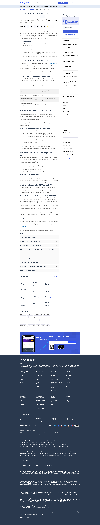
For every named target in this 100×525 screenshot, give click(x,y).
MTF (48, 325)
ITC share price (68, 418)
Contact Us (22, 376)
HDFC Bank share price (39, 415)
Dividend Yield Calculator (55, 379)
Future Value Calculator (54, 380)
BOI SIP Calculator (47, 284)
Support (64, 6)
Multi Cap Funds (69, 455)
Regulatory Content (31, 511)
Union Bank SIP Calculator (23, 304)
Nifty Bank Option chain (36, 444)
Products (46, 6)
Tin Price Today (68, 451)
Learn (38, 6)
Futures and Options (39, 380)
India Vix (68, 440)
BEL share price (53, 421)
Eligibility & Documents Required (41, 404)
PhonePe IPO (68, 404)
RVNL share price (38, 418)
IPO (44, 317)
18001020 (31, 425)
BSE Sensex (57, 440)
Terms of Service (44, 507)
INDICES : (21, 440)
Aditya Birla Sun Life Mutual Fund (69, 135)
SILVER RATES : (22, 448)
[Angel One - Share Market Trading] (25, 2)
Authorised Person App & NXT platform (42, 407)
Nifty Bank (30, 440)
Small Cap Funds (45, 455)
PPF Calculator (53, 390)
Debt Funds (65, 99)
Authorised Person (69, 387)
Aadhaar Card (36, 322)
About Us (21, 375)
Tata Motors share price (24, 419)
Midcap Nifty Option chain (45, 444)
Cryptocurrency (51, 322)
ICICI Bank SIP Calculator (47, 304)
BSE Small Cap (63, 440)
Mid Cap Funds (63, 455)
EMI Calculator (53, 391)
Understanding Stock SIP (68, 68)
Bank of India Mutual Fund (68, 151)
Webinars (21, 380)
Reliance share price (69, 415)
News (42, 6)
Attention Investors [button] (24, 460)
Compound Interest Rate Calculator (56, 382)
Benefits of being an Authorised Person (42, 401)
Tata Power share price (39, 421)
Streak (34, 434)
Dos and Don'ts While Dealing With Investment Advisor (60, 511)
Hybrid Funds (65, 108)
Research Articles (44, 322)
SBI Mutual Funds (40, 453)
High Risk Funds (66, 105)
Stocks (37, 372)
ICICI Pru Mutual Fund (63, 453)
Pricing (60, 6)
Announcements (53, 398)
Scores (49, 511)
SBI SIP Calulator (47, 297)
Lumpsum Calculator (54, 376)
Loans (38, 325)
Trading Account (46, 314)
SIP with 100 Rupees (39, 375)
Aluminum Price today (38, 451)
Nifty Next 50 (44, 440)
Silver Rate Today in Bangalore (43, 448)
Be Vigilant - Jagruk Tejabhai (24, 407)
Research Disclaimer (23, 511)
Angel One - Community (24, 405)
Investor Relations (23, 379)
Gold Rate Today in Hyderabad (61, 446)
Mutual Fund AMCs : (23, 453)
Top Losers (52, 405)
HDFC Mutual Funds (55, 453)
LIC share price (68, 421)
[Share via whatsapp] (28, 26)
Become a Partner (53, 6)
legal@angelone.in (46, 505)
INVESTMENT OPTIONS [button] (40, 371)
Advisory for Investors (56, 512)
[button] (39, 237)
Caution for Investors (39, 514)
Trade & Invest (22, 6)
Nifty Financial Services (37, 440)
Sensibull (26, 434)
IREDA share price (23, 418)
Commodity (37, 386)
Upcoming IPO (38, 379)
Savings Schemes (23, 322)
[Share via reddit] (41, 26)
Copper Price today (29, 451)
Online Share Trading (23, 317)
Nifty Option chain (27, 444)
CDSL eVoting (69, 512)
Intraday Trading (32, 317)
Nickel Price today (53, 451)
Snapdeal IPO (68, 405)
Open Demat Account (63, 2)
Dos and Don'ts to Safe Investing (41, 511)
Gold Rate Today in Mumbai (30, 446)
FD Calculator (53, 383)
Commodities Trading (69, 383)
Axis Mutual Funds (47, 453)
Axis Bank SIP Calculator (35, 284)
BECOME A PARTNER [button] (39, 396)
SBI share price (38, 419)
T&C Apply (75, 511)
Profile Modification (31, 325)
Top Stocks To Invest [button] (24, 414)
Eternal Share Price (54, 419)
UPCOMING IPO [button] (68, 396)
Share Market (39, 317)
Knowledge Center (23, 397)
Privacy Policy (38, 507)
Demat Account (22, 314)
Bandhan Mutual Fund (67, 148)
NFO (36, 378)
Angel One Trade (34, 432)
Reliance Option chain (55, 444)
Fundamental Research (24, 401)
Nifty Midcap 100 (51, 440)
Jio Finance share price (69, 419)
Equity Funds (65, 102)
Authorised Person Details (40, 408)
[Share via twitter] (31, 26)
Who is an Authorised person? (40, 400)
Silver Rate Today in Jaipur (64, 448)
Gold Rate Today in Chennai (50, 446)
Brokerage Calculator (54, 372)
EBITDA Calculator (54, 387)
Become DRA (38, 398)
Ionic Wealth (35, 430)
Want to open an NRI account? (70, 34)
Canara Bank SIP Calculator (23, 290)
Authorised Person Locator (40, 409)
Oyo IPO (67, 400)
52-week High (53, 401)
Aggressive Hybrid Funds (68, 117)
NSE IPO (67, 397)
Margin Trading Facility (47, 432)
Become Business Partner (40, 397)
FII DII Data (52, 407)
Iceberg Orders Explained (68, 52)
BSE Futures (55, 442)
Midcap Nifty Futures (41, 442)
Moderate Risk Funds (67, 114)
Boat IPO (67, 401)
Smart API (43, 325)
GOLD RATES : (22, 446)
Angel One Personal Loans (41, 512)
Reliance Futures (49, 442)
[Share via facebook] (35, 26)
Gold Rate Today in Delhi (40, 446)
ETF (36, 383)
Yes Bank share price (23, 421)
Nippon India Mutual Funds (73, 453)
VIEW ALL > (70, 91)
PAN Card (30, 322)
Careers (21, 382)
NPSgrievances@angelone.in (24, 502)
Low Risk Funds (66, 111)
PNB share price (53, 418)
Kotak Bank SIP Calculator (23, 297)
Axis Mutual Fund (66, 142)
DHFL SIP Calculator (35, 304)
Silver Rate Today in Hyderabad (31, 448)
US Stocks (37, 382)
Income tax (68, 386)
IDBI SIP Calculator (47, 290)
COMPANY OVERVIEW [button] (24, 371)
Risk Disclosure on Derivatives (29, 514)
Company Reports (23, 404)
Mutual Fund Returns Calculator (56, 389)
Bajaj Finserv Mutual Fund (68, 145)
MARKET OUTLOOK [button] (54, 396)
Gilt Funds (58, 455)
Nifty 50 (25, 440)
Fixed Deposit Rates (60, 432)
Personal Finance (23, 325)
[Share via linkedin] (38, 26)
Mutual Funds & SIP (31, 6)
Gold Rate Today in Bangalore (72, 446)
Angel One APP (28, 432)
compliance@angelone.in (45, 501)
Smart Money (22, 398)
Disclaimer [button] (22, 489)
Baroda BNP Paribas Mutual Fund (69, 154)
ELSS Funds (33, 455)
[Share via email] (45, 26)
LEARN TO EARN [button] (23, 396)
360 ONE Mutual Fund (67, 132)
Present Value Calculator (55, 386)
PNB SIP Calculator (35, 297)
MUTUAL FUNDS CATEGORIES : (25, 455)
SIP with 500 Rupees (39, 376)
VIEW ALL (56, 276)
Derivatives (49, 317)
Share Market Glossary (54, 400)
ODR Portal (21, 514)
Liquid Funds (39, 455)
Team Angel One (36, 16)
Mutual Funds (30, 314)
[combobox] (42, 17)
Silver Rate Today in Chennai (54, 448)
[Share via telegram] (25, 26)
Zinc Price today (46, 451)
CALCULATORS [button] (53, 371)
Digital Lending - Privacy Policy (30, 512)
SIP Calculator (23, 284)
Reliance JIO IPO (68, 398)
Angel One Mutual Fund (67, 139)
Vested (38, 434)
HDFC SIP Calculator (35, 290)
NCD (36, 387)
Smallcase (30, 434)
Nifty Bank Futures (33, 442)
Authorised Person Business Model (41, 405)
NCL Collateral (64, 512)
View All (70, 124)
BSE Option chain (63, 444)
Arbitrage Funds (66, 121)
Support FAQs (38, 425)
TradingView (42, 434)
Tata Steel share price (54, 415)
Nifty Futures (26, 442)
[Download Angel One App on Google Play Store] (61, 346)
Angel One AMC (29, 430)
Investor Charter (49, 512)
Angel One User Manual (38, 314)
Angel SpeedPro (40, 432)
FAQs (71, 511)
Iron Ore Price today (60, 451)
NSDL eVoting (75, 512)
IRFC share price (22, 415)
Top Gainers (53, 404)
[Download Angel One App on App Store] (61, 348)
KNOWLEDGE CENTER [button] (70, 371)
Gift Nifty (72, 440)
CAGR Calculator (53, 378)
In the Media (22, 378)
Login (72, 2)
